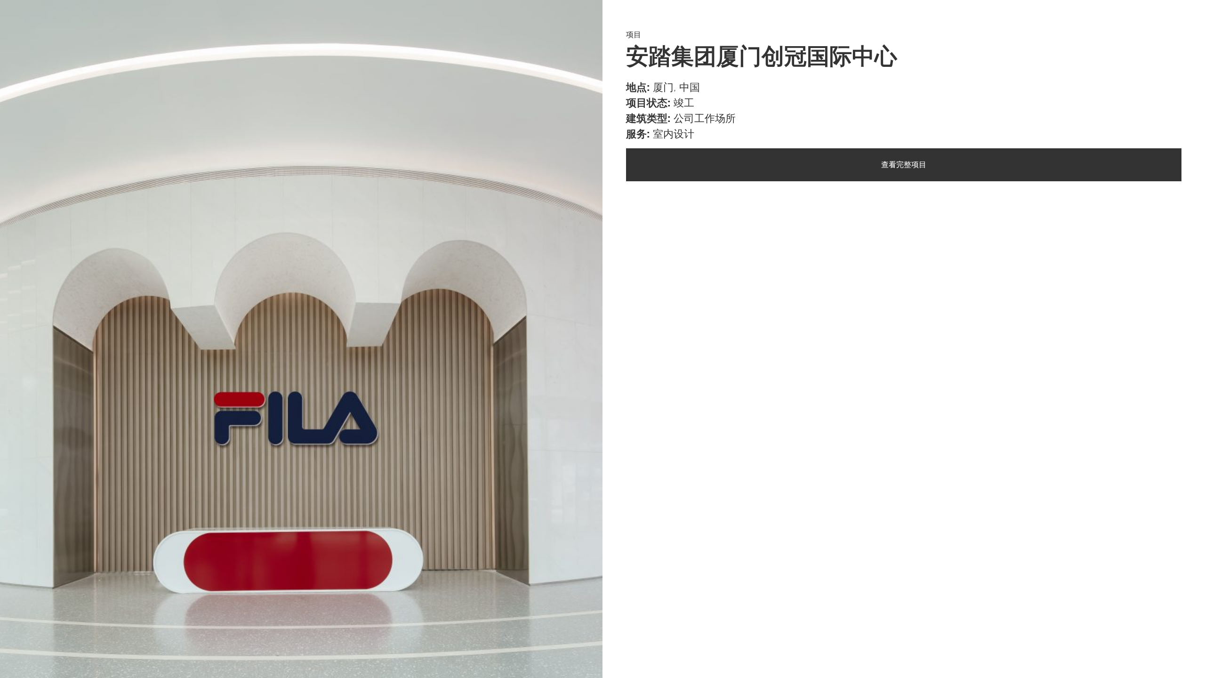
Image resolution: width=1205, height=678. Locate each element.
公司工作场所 (705, 118)
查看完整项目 (903, 165)
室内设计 (673, 134)
